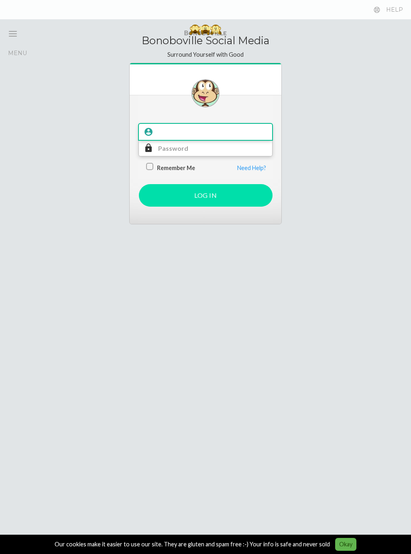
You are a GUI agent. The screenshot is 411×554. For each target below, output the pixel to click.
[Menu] (9, 33)
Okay (345, 544)
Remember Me (176, 167)
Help (394, 9)
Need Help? (251, 167)
